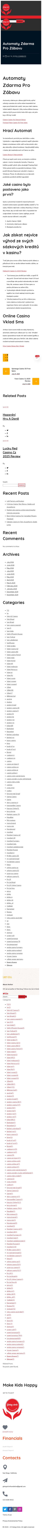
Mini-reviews (11, 820)
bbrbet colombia (13, 735)
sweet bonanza (12, 939)
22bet (9, 687)
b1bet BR (10, 726)
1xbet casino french (14, 655)
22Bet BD (10, 690)
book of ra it (11, 749)
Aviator (9, 702)
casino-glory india (13, 782)
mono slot (10, 826)
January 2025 (12, 589)
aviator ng (10, 723)
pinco (9, 891)
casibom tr (11, 755)
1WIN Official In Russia (14, 634)
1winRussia (10, 643)
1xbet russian (11, 681)
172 (8, 610)
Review (9, 912)
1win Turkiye (11, 637)
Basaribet (10, 732)
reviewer (10, 915)
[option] (12, 422)
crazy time (10, 788)
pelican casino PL (13, 876)
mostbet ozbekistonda (15, 847)
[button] (19, 1429)
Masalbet (10, 817)
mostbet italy (11, 844)
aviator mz (10, 720)
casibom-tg (11, 758)
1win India (10, 631)
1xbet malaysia (12, 667)
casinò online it (12, 773)
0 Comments (21, 56)
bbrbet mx (10, 737)
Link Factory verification (15, 501)
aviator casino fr (13, 711)
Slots (8, 927)
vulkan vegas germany (15, 959)
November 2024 (12, 595)
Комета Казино (12, 962)
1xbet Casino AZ (12, 649)
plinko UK (10, 900)
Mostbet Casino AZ (13, 835)
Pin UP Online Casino (14, 885)
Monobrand (11, 829)
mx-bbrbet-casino (13, 862)
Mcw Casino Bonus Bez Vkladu (13, 346)
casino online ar (12, 770)
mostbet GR (11, 838)
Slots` (9, 930)
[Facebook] (10, 1509)
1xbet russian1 (12, 684)
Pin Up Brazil (11, 882)
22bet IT (10, 693)
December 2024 (12, 592)
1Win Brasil (10, 619)
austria (9, 699)
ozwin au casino (12, 873)
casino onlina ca (12, 767)
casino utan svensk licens (16, 776)
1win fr (9, 628)
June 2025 (10, 574)
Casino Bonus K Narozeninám (13, 155)
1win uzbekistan (12, 640)
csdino (9, 791)
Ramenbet (10, 909)
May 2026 (10, 568)
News (9, 865)
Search (5, 482)
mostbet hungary (13, 841)
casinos (9, 785)
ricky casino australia (14, 918)
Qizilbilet (10, 906)
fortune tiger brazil (13, 794)
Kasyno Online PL (13, 808)
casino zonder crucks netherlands (19, 779)
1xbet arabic (11, 646)
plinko (9, 894)
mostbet (10, 832)
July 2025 (10, 571)
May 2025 (10, 577)
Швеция (9, 965)
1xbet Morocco (12, 670)
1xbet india (10, 658)
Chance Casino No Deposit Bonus (14, 120)
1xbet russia (11, 678)
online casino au (12, 868)
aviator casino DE (13, 708)
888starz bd (11, 696)
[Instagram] (19, 1509)
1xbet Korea (11, 661)
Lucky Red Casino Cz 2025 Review (11, 452)
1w (7, 613)
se (7, 921)
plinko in (10, 897)
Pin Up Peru (11, 888)
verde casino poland (14, 950)
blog (8, 743)
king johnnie (11, 811)
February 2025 (12, 586)
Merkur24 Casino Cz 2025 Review (14, 271)
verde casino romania (14, 953)
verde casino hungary (14, 947)
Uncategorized (12, 944)
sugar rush (10, 936)
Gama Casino (12, 797)
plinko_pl (10, 903)
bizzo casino (11, 740)
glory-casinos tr (12, 803)
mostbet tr (10, 853)
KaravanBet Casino (14, 805)
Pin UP (9, 879)
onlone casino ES (13, 871)
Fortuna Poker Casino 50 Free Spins (15, 123)
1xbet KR (10, 664)
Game (9, 800)
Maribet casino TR (13, 814)
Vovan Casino (12, 956)
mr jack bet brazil (13, 859)
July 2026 (10, 562)
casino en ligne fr (13, 764)
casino (9, 761)
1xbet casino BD (12, 652)
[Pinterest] (14, 1509)
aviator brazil (11, 705)
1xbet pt (10, 672)
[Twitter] (5, 1509)
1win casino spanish (14, 625)
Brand (9, 752)
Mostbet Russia (12, 850)
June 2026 (10, 565)
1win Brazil (10, 622)
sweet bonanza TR (13, 941)
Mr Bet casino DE (13, 856)
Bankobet (10, 729)
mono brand (11, 823)
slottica (9, 933)
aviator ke (10, 717)
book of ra (10, 746)
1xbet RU (10, 675)
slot (8, 924)
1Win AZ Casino (12, 616)
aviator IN (10, 714)
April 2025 (10, 580)
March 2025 (11, 583)
